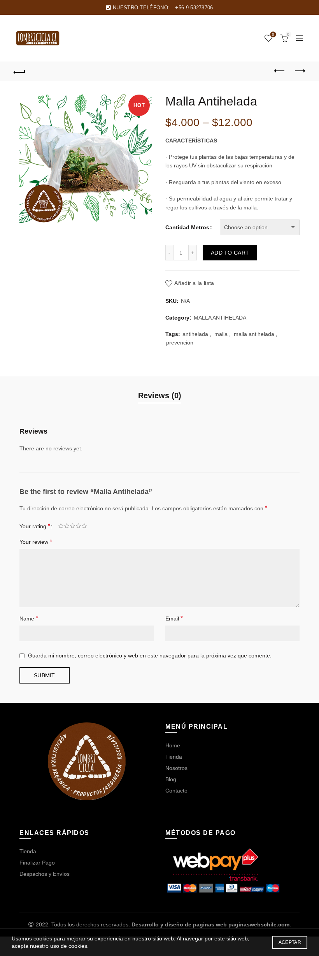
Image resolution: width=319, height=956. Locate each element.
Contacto (176, 790)
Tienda (173, 757)
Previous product (280, 71)
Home (172, 745)
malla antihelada (254, 334)
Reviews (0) (159, 395)
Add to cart (230, 253)
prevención (179, 342)
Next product (299, 71)
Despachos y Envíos (44, 874)
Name (28, 618)
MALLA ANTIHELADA (220, 318)
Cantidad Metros (187, 227)
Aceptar (290, 942)
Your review (35, 541)
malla (221, 334)
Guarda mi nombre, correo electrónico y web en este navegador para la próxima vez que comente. (150, 655)
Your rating (34, 526)
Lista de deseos (273, 34)
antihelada (195, 334)
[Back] (20, 71)
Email (174, 618)
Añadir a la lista (194, 283)
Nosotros (176, 768)
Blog (170, 779)
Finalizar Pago (37, 862)
